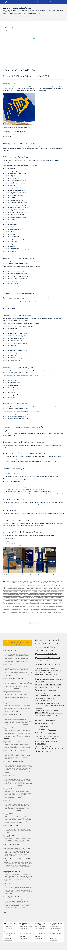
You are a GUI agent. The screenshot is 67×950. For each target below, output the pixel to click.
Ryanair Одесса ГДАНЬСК (50, 602)
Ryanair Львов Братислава (8, 597)
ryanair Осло (50, 682)
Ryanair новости (30, 581)
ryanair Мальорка (56, 679)
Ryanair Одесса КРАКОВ (12, 603)
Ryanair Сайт (41, 690)
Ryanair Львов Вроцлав (39, 597)
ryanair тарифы (16, 605)
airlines (18, 73)
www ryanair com (19, 609)
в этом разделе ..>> (41, 525)
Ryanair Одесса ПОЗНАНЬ (23, 603)
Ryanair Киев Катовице (26, 591)
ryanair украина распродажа (34, 605)
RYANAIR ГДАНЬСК (8, 813)
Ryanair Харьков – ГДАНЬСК (20, 606)
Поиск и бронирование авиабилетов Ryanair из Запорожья (16, 411)
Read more (8, 675)
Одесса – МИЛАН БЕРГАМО (16, 613)
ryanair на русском (54, 600)
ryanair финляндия (38, 715)
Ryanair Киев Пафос (22, 594)
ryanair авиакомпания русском (15, 584)
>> (39, 266)
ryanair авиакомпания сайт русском (47, 703)
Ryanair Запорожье (10, 581)
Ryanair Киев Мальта (51, 593)
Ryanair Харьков (51, 581)
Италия (40, 1)
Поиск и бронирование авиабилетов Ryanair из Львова (16, 323)
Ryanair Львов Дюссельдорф (14, 599)
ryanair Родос (58, 687)
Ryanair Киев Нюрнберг (13, 594)
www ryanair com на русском (30, 609)
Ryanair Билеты (32, 584)
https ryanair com (9, 582)
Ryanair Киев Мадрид (42, 593)
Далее (36, 623)
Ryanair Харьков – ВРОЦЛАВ (8, 606)
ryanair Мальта (61, 679)
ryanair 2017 (38, 647)
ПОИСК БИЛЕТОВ (12, 18)
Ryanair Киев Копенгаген (45, 591)
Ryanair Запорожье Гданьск (38, 585)
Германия (24, 1)
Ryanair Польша (45, 687)
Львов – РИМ (58, 612)
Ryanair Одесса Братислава (16, 602)
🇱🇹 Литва (4, 1)
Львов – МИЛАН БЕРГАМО (50, 612)
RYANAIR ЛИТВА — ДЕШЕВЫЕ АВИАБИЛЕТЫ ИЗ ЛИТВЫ (17, 702)
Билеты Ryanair (42, 729)
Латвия (9, 1)
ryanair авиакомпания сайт (44, 700)
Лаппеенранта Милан (52, 730)
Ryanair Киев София (58, 594)
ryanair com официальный (44, 650)
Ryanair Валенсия (40, 584)
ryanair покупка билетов (34, 603)
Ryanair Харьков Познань (18, 608)
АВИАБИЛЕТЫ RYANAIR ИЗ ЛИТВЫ (12, 741)
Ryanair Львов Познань (18, 600)
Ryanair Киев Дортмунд (46, 590)
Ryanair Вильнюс (47, 584)
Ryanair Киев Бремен (22, 588)
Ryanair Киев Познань (31, 594)
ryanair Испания (54, 675)
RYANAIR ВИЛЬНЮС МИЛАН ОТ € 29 (12, 714)
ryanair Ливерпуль (55, 676)
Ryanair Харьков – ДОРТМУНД (33, 606)
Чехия (60, 1)
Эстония (14, 1)
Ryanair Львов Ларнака (47, 599)
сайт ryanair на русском (43, 751)
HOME (4, 18)
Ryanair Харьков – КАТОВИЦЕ (46, 606)
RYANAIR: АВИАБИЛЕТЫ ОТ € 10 (11, 896)
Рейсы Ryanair (32, 613)
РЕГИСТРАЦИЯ (21, 18)
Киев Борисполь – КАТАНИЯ (24, 610)
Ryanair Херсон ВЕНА (40, 608)
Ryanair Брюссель (39, 667)
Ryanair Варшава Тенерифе (55, 666)
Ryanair (25, 582)
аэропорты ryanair (54, 736)
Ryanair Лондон (40, 679)
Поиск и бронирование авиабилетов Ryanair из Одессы (16, 375)
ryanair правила (53, 710)
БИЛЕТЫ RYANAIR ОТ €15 (10, 650)
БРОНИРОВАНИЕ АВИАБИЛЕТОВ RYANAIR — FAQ (15, 761)
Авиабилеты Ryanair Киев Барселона (44, 609)
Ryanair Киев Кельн (35, 591)
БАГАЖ (29, 18)
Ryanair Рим (51, 687)
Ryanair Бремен (55, 664)
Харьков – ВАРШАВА (39, 613)
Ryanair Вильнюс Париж (48, 670)
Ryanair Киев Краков (55, 591)
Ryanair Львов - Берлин (38, 596)
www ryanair (13, 609)
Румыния (5, 2)
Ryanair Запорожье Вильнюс (13, 585)
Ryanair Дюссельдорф (41, 675)
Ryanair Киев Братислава (12, 588)
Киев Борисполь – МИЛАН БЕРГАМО (37, 610)
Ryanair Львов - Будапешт (48, 596)
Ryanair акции (26, 584)
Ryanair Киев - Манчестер (11, 587)
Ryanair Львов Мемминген (8, 600)
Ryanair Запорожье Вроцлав (26, 585)
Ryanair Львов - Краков (59, 596)
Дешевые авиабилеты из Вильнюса (12, 691)
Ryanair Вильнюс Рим (57, 670)
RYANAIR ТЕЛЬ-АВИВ (9, 883)
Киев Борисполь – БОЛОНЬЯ (12, 610)
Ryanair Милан (40, 682)
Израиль (29, 1)
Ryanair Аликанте (40, 661)
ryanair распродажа (56, 603)
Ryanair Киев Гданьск (36, 590)
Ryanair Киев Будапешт (32, 588)
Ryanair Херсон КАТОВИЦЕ (50, 608)
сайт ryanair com (57, 748)
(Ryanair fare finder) (34, 266)
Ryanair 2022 (29, 582)
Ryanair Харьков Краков (8, 608)
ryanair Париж (38, 687)
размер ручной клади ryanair (44, 746)
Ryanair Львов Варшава (19, 597)
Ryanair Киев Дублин (55, 590)
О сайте (4, 912)
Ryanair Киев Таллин (7, 596)
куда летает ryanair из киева (9, 612)
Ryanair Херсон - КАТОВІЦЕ (29, 608)
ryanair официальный (42, 710)
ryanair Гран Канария (39, 672)
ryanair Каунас (38, 676)
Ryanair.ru (8, 609)
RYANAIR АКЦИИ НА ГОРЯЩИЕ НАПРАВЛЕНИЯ (15, 750)
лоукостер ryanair (33, 612)
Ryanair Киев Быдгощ (41, 588)
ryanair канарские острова (39, 705)
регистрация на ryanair (43, 748)
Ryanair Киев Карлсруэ (16, 591)
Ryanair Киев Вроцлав (7, 590)
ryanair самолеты (9, 605)
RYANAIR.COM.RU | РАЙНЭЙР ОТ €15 (18, 8)
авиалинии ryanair (56, 609)
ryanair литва (48, 705)
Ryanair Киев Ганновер (26, 590)
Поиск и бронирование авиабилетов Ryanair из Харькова (16, 266)
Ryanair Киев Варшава (51, 588)
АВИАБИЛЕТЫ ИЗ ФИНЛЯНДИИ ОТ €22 (13, 844)
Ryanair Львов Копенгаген (36, 599)
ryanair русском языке (55, 713)
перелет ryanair (40, 744)
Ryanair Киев (17, 581)
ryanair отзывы (48, 708)
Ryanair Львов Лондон (56, 599)
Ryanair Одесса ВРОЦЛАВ (39, 602)
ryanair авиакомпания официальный (47, 695)
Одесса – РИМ (26, 613)
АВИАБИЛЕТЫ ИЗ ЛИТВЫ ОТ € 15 (12, 871)
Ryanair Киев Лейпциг (13, 593)
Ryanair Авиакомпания (47, 657)
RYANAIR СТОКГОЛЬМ (9, 835)
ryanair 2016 (55, 643)
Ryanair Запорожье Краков (50, 585)
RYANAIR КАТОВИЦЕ (9, 775)
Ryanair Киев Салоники (49, 594)
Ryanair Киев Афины (33, 587)
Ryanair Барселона (53, 661)
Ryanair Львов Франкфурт (29, 600)
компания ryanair (59, 610)
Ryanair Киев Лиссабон (23, 593)
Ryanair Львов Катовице (25, 599)
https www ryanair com (18, 582)
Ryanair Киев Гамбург (16, 590)
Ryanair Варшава (47, 666)
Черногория (49, 1)
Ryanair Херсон (59, 581)
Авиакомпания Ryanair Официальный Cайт (44, 725)
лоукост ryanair (25, 612)
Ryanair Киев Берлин (52, 587)
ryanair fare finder (42, 582)
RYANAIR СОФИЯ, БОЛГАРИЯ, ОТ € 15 (12, 825)
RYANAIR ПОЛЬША (8, 727)
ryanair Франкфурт (40, 693)
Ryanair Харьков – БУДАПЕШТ (46, 605)
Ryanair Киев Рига (40, 594)
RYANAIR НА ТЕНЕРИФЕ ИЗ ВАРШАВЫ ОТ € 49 (15, 678)
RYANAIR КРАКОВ (8, 800)
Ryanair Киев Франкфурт (17, 596)
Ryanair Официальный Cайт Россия (48, 685)
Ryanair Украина (44, 581)
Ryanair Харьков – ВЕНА (58, 605)
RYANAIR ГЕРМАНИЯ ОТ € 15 (10, 664)
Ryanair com (35, 582)
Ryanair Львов (23, 581)
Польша (19, 1)
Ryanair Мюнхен (46, 600)
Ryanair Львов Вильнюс (29, 597)
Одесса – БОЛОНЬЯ (7, 613)
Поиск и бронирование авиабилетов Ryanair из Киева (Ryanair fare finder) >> (21, 165)
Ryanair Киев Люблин (33, 593)
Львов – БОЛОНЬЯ (41, 612)
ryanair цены (45, 715)
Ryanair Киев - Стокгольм (23, 587)
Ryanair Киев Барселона (42, 587)
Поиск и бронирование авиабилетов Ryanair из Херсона (16, 301)
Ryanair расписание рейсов (45, 603)
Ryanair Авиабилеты (50, 582)
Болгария (55, 1)
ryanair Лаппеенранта (46, 676)
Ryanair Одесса (37, 581)
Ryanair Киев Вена (60, 588)
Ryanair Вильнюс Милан (39, 670)
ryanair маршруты (39, 600)
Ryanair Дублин (48, 672)
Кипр (44, 1)
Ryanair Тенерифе (52, 690)
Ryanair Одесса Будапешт (28, 602)
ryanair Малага (49, 679)
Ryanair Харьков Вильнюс (57, 606)
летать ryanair (18, 612)
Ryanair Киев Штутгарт (28, 596)
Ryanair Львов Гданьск (49, 597)
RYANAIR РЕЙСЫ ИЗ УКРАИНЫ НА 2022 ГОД (26, 76)
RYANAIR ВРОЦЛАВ (8, 788)
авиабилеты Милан (52, 733)
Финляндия (35, 1)
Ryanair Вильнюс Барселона (49, 668)
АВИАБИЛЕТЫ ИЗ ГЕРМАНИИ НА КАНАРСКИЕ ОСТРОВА (17, 858)
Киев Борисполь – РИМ (50, 610)
